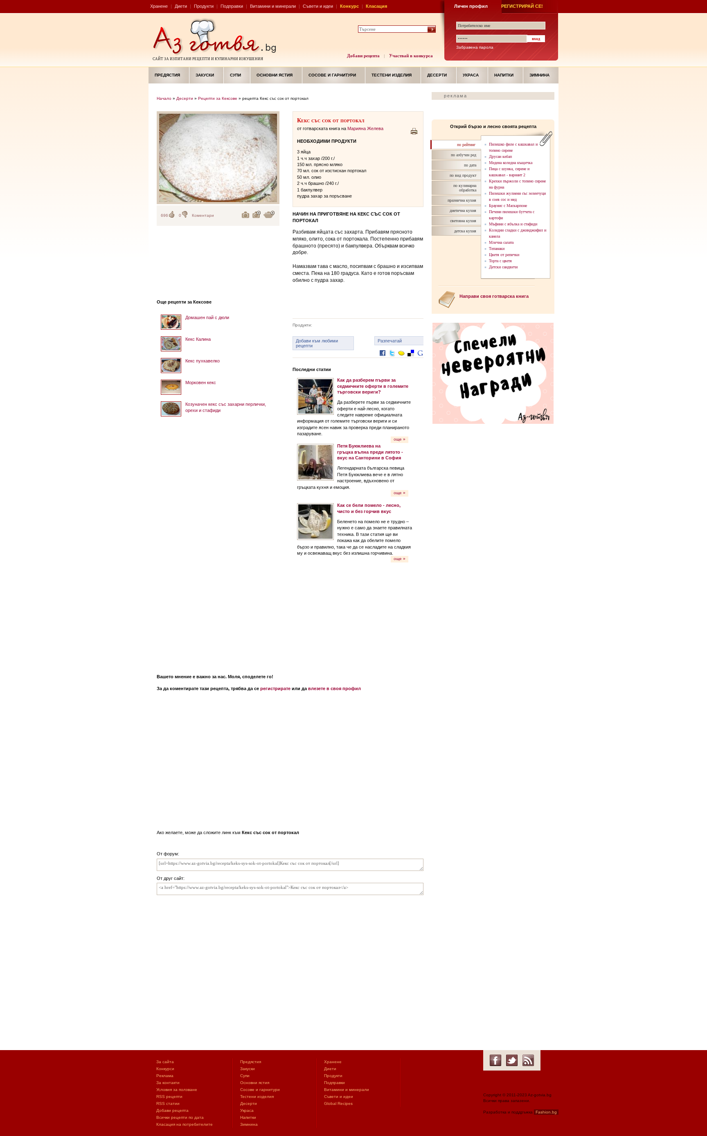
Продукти (204, 6)
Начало (164, 98)
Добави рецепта (363, 55)
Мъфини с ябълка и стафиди (513, 224)
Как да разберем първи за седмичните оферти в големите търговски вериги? (372, 386)
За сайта (165, 1062)
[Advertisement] (218, 542)
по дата (470, 165)
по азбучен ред (463, 155)
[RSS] (528, 1060)
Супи (235, 75)
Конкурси (165, 1068)
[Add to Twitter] (392, 359)
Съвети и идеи (318, 6)
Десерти (437, 75)
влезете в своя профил (334, 688)
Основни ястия (275, 75)
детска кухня (465, 231)
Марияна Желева (365, 128)
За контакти (168, 1082)
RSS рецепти (169, 1096)
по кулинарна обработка (464, 187)
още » (399, 439)
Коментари (203, 215)
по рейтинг (466, 144)
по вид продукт (463, 175)
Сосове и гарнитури (332, 75)
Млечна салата (501, 242)
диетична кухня (463, 210)
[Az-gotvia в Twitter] (512, 1060)
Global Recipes (338, 1103)
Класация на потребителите (184, 1124)
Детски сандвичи (503, 267)
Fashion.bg (546, 1112)
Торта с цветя (500, 261)
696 (164, 215)
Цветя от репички (504, 254)
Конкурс (349, 6)
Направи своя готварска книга (494, 296)
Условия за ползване (176, 1089)
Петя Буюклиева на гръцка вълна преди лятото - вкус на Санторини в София (370, 451)
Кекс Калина (198, 339)
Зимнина (539, 75)
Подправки (232, 6)
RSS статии (168, 1103)
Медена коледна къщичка (510, 162)
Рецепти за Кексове (217, 98)
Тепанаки (496, 248)
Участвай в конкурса (411, 55)
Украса (471, 75)
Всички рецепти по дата (180, 1117)
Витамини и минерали (273, 6)
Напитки (503, 75)
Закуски (205, 75)
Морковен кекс (200, 382)
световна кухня (463, 220)
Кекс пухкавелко (202, 360)
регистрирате (275, 688)
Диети (181, 6)
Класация (376, 6)
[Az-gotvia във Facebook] (495, 1060)
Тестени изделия (392, 75)
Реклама (164, 1075)
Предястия (167, 75)
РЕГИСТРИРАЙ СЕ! (522, 6)
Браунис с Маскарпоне (508, 205)
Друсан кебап (500, 156)
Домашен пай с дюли (207, 317)
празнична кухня (462, 200)
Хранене (159, 6)
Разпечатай (390, 340)
